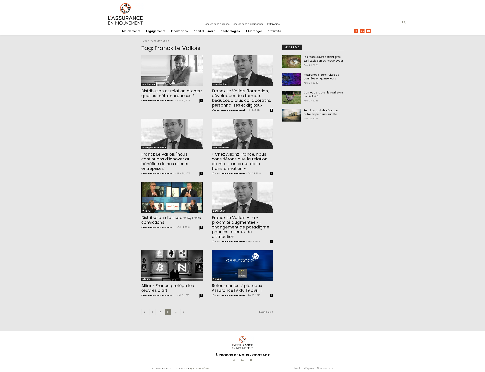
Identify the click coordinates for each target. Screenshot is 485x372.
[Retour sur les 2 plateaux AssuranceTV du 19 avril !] (242, 265)
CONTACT (261, 355)
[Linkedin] (362, 31)
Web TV (146, 211)
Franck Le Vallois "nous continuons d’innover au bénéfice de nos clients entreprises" (166, 161)
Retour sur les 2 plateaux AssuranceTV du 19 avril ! (237, 288)
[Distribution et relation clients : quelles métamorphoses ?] (172, 70)
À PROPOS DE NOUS (232, 355)
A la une (146, 279)
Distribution (148, 84)
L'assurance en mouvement (157, 100)
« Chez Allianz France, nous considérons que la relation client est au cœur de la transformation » (240, 161)
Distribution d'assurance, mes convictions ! (171, 220)
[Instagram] (356, 31)
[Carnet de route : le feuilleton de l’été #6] (291, 97)
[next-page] (183, 312)
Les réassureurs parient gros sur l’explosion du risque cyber (323, 59)
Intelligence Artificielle (154, 147)
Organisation (220, 84)
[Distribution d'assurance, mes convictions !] (172, 197)
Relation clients (221, 147)
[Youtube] (368, 31)
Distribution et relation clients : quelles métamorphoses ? (171, 93)
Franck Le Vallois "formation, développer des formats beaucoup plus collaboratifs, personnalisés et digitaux (241, 98)
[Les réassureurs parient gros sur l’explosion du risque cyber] (291, 61)
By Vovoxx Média (199, 368)
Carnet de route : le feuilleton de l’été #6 (323, 94)
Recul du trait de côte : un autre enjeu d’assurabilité (321, 112)
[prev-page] (144, 312)
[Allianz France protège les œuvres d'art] (172, 265)
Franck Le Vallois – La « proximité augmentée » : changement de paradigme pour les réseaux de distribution (240, 227)
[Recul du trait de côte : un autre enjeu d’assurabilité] (291, 115)
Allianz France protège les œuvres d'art (167, 288)
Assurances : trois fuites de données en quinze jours (321, 76)
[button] (403, 22)
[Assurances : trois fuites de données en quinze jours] (291, 79)
